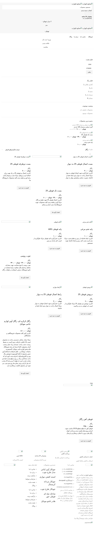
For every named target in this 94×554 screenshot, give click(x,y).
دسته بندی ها (88, 56)
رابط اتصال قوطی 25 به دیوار (49, 294)
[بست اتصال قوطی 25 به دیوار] (83, 156)
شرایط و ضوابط (30, 479)
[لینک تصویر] (10, 470)
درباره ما (32, 472)
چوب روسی (25, 256)
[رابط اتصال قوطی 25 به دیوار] (57, 287)
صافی (89, 72)
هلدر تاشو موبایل (48, 501)
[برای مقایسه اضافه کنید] (90, 160)
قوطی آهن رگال (86, 419)
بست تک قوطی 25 (54, 191)
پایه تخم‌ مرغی (87, 229)
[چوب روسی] (16, 235)
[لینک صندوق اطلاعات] (82, 456)
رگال (91, 168)
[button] (86, 185)
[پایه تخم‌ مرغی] (88, 222)
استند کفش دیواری (47, 477)
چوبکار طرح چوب (47, 489)
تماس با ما (32, 469)
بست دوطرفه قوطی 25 (20, 164)
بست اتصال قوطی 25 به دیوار (80, 164)
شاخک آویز (5, 351)
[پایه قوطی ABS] (58, 222)
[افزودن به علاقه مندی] (90, 181)
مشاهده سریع (90, 189)
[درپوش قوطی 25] (88, 287)
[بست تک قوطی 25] (47, 170)
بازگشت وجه (31, 476)
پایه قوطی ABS (55, 229)
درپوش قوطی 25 (85, 294)
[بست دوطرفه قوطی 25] (22, 156)
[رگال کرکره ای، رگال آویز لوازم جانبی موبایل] (16, 300)
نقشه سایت (31, 482)
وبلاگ (33, 485)
